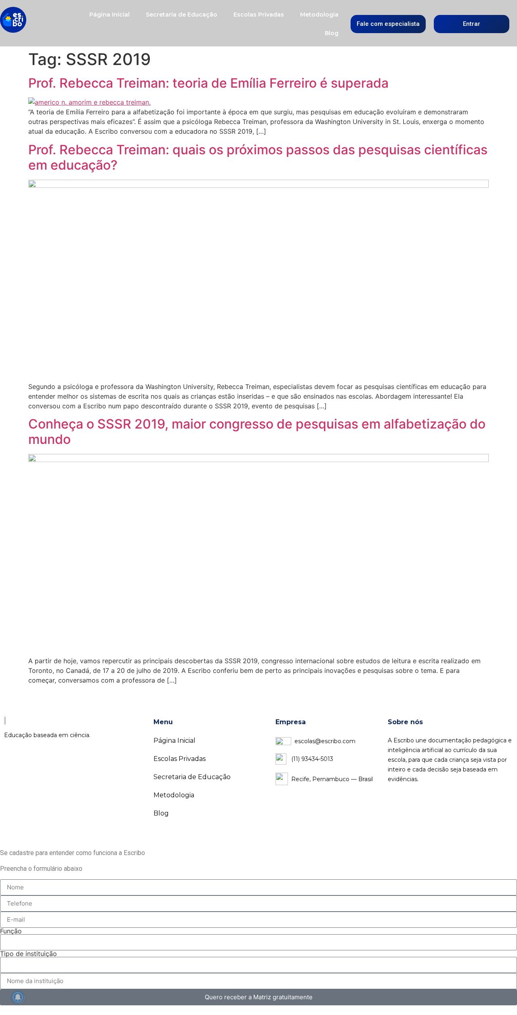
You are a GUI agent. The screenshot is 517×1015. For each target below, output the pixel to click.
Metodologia (319, 14)
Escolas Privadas (258, 14)
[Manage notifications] (17, 997)
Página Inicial (109, 14)
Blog (331, 33)
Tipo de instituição (28, 953)
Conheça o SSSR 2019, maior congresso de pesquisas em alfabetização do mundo (256, 431)
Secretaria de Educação (181, 14)
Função (11, 931)
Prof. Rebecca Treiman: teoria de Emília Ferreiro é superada (208, 83)
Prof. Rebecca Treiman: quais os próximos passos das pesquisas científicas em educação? (258, 157)
